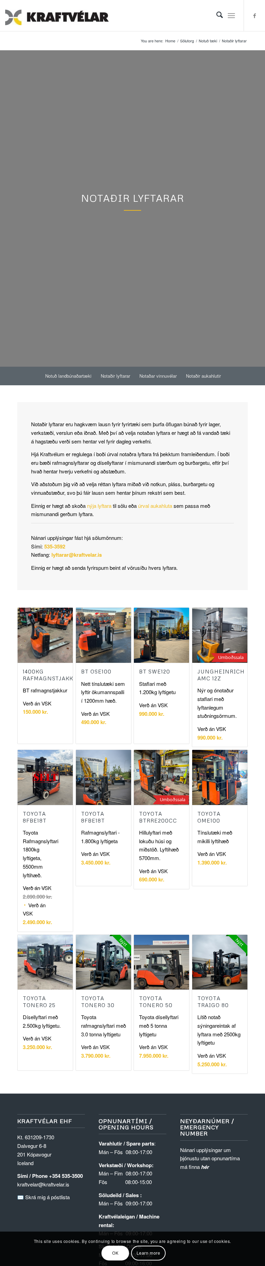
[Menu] (231, 15)
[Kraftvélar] (57, 15)
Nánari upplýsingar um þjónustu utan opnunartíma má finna (210, 1158)
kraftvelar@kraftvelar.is (43, 1184)
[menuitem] (216, 15)
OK (115, 1253)
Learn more (148, 1253)
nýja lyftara (99, 505)
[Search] (216, 15)
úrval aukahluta (155, 505)
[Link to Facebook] (254, 15)
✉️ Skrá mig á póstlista (43, 1197)
